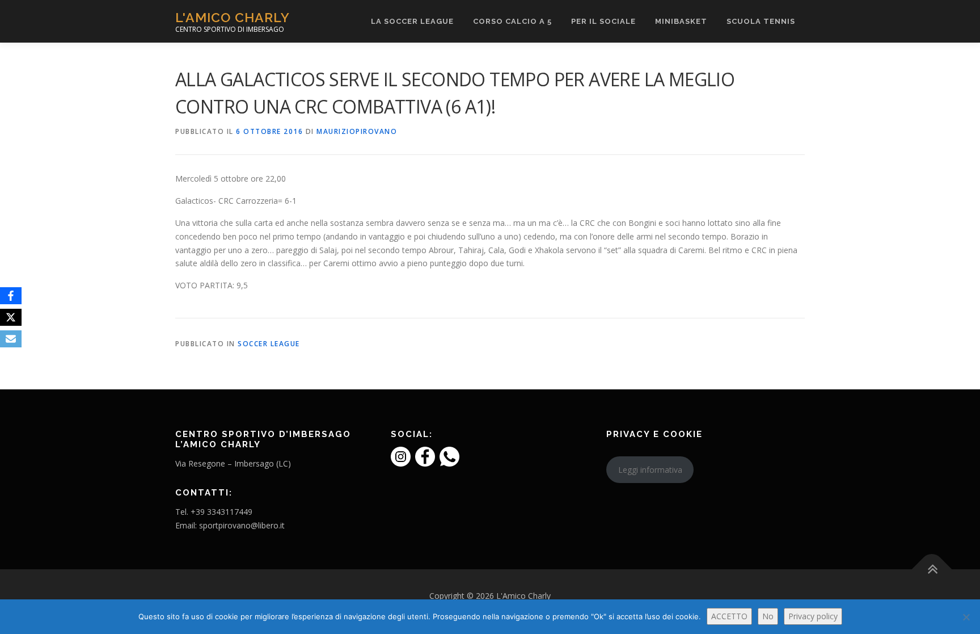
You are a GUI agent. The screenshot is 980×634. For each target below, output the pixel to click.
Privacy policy (813, 616)
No (768, 616)
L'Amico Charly (232, 17)
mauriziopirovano (356, 131)
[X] (11, 317)
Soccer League (269, 344)
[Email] (11, 338)
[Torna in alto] (932, 569)
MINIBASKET (681, 21)
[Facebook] (11, 295)
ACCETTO (729, 616)
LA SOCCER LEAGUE (412, 21)
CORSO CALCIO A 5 (512, 21)
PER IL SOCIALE (603, 21)
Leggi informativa (650, 469)
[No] (965, 617)
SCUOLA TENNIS (760, 21)
